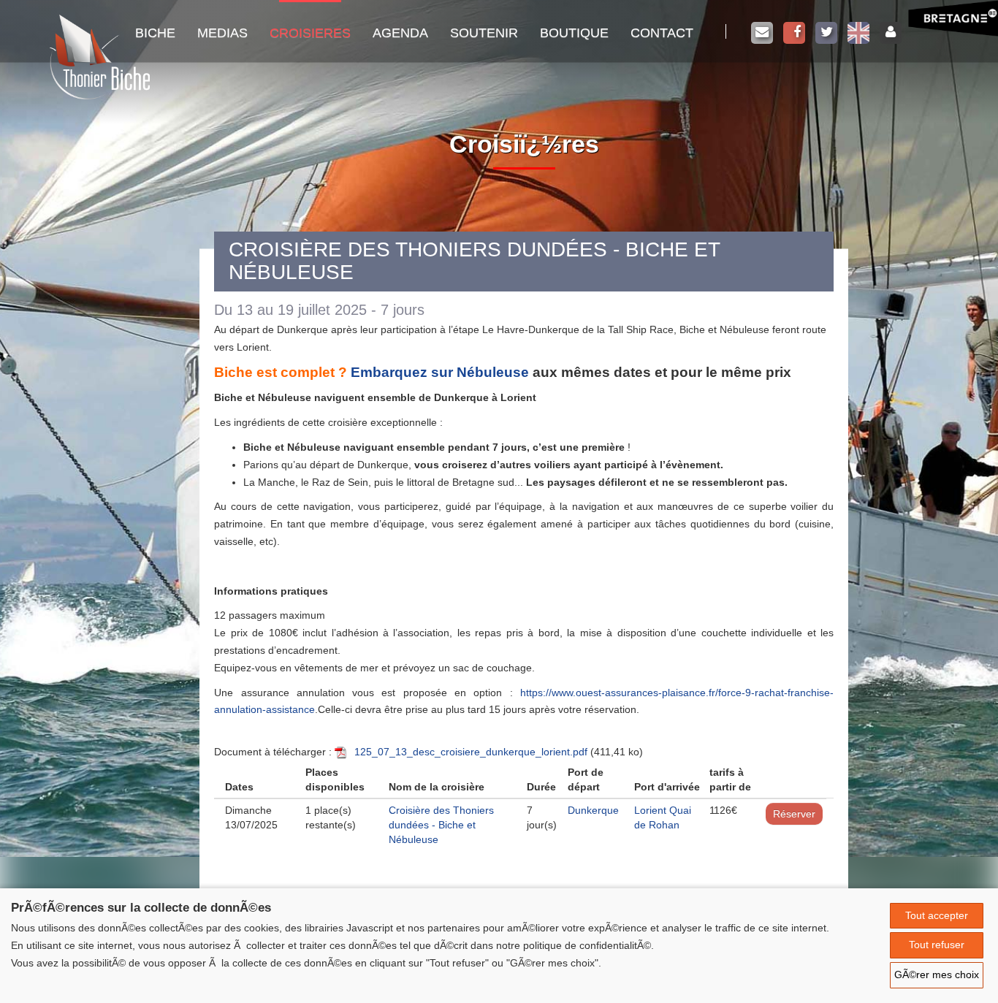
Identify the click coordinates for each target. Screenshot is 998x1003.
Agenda (400, 33)
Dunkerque (593, 810)
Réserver (794, 814)
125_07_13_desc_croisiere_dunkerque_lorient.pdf (470, 752)
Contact (662, 33)
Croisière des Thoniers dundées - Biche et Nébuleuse (441, 824)
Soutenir (484, 33)
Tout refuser (936, 944)
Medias (222, 33)
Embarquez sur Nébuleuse (440, 372)
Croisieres (310, 33)
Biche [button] (155, 33)
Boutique (574, 33)
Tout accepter (936, 915)
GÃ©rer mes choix (936, 974)
